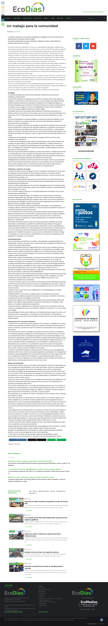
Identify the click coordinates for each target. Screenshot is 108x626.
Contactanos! (43, 611)
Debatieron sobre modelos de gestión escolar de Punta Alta (30, 461)
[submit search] (104, 18)
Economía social (60, 491)
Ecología (52, 491)
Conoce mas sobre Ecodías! (14, 611)
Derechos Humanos (43, 491)
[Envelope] (93, 46)
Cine (30, 491)
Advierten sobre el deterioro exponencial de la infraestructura (31, 477)
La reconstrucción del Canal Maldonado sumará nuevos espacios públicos (35, 469)
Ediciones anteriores (86, 151)
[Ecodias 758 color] (86, 131)
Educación (17, 31)
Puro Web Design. (100, 623)
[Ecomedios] (87, 604)
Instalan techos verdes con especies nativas (41, 552)
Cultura (35, 491)
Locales (12, 515)
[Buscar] (95, 18)
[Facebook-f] (79, 46)
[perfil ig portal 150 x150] (79, 166)
